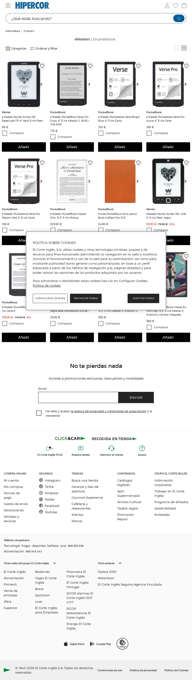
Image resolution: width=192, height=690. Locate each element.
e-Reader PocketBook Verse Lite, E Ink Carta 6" (22, 308)
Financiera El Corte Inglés (76, 573)
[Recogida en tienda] (114, 438)
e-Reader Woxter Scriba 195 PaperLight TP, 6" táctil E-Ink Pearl (22, 118)
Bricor (39, 588)
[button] (49, 594)
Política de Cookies (176, 670)
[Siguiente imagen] (43, 84)
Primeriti (10, 584)
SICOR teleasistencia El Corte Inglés (78, 613)
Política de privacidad (143, 670)
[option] (24, 84)
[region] (96, 271)
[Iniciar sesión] (167, 5)
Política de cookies (47, 285)
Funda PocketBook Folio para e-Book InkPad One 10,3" (117, 215)
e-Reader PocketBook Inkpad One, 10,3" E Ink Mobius (68, 215)
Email (42, 388)
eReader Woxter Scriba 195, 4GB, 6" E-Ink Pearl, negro (166, 215)
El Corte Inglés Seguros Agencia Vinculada (130, 584)
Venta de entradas (11, 592)
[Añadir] (42, 66)
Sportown (42, 595)
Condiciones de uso (109, 670)
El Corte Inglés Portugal (77, 584)
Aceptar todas (143, 298)
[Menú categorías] (8, 5)
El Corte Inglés (15, 571)
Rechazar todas (86, 298)
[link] (24, 84)
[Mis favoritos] (175, 5)
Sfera (7, 601)
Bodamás (42, 571)
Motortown (106, 578)
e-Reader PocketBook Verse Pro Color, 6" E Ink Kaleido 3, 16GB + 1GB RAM (69, 120)
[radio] (177, 48)
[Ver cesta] (184, 5)
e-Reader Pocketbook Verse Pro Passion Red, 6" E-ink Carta (21, 215)
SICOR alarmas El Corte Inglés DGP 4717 (79, 597)
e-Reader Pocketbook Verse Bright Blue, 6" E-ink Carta (119, 118)
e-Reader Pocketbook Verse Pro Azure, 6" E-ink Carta (165, 118)
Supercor (10, 607)
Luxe (38, 601)
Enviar (136, 397)
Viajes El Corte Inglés (46, 580)
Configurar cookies (50, 298)
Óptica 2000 (107, 571)
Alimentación (14, 578)
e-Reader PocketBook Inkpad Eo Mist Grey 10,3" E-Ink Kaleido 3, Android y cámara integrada (166, 310)
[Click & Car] (70, 438)
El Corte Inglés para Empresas (46, 609)
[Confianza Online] (122, 644)
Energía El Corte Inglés (78, 625)
